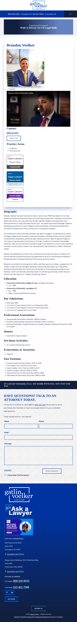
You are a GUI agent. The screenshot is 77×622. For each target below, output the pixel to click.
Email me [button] (14, 138)
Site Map (24, 617)
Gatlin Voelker (35, 614)
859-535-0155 (13, 14)
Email (7, 432)
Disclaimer (8, 470)
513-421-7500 (38, 14)
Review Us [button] (38, 608)
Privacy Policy (31, 617)
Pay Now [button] (11, 599)
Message (7, 444)
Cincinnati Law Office (15, 571)
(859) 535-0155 (12, 133)
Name (6, 421)
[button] (70, 13)
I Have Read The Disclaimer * (18, 475)
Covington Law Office (15, 554)
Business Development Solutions (46, 617)
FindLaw (60, 617)
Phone (41, 421)
